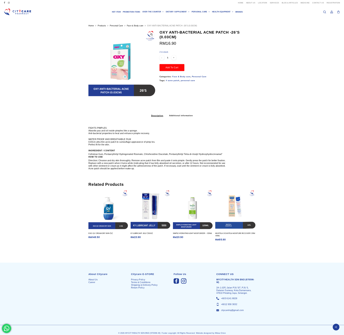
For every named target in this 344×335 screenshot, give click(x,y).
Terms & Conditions (140, 282)
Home (91, 26)
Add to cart (172, 67)
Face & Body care (135, 26)
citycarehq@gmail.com (232, 310)
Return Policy (137, 288)
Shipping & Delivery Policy (144, 285)
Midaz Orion (220, 333)
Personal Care (116, 26)
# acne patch (172, 80)
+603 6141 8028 (229, 298)
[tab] (157, 115)
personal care (188, 80)
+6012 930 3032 (229, 304)
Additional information (181, 115)
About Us (93, 279)
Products (102, 26)
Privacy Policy (138, 279)
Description (157, 115)
